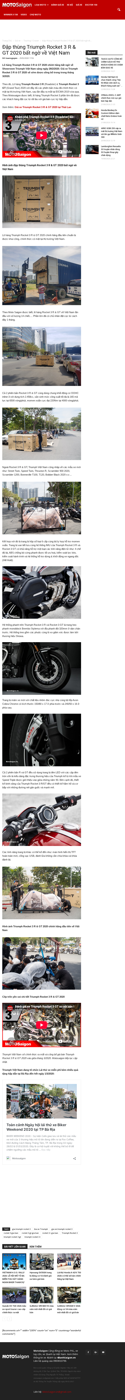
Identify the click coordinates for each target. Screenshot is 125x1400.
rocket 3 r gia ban (50, 1233)
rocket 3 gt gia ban (30, 1233)
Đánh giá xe (57, 4)
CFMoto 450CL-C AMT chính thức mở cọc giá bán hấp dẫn (111, 98)
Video (24, 14)
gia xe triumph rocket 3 (61, 1229)
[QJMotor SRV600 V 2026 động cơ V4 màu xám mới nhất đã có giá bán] (69, 1295)
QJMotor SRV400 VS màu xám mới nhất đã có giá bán (42, 1309)
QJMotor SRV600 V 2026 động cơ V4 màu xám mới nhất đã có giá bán (68, 1309)
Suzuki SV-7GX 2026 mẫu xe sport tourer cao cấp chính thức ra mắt (14, 1309)
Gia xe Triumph (41, 1229)
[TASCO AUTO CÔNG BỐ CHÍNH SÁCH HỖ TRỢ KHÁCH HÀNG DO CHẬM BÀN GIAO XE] (92, 62)
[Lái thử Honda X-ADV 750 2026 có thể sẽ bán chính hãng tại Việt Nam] (69, 1261)
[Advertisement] (62, 29)
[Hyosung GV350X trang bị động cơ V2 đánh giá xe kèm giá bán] (42, 1261)
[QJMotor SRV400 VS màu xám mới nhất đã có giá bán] (42, 1295)
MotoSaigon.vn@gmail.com (56, 1391)
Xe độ (70, 4)
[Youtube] (103, 1352)
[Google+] (95, 1352)
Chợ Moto (35, 14)
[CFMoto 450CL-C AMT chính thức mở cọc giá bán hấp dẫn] (92, 98)
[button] (119, 10)
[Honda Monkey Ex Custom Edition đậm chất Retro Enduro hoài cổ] (92, 113)
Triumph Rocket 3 (69, 1233)
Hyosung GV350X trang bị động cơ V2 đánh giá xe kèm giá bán (41, 1275)
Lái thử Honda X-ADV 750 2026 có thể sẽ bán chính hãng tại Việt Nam (69, 1275)
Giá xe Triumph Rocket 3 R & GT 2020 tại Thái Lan (43, 107)
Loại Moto (40, 4)
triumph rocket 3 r (33, 1237)
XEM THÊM (35, 1246)
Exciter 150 (91, 4)
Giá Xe (79, 4)
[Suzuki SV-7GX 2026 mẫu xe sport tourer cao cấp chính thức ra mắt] (14, 1295)
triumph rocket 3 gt (12, 1237)
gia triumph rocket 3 (21, 1229)
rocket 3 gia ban (11, 1233)
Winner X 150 (11, 14)
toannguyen (11, 58)
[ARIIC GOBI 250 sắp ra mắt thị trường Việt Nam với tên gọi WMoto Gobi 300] (92, 131)
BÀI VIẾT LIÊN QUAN (15, 1246)
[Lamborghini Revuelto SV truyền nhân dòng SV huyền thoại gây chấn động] (92, 149)
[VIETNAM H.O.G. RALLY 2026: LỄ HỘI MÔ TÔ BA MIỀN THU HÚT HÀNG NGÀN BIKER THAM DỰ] (14, 1261)
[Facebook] (88, 1352)
